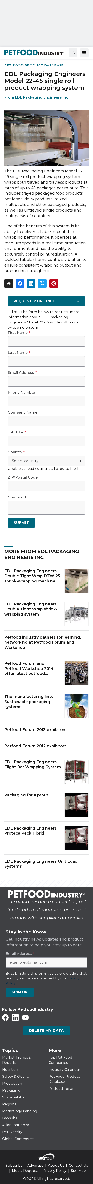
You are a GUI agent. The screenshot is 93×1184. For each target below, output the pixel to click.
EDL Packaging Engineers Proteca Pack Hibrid (30, 831)
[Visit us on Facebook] (5, 1017)
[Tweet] (42, 283)
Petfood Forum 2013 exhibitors (35, 729)
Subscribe (14, 1165)
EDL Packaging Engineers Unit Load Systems (41, 864)
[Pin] (53, 283)
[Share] (20, 283)
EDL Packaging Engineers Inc (41, 97)
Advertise (35, 1165)
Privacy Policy (54, 1171)
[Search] (73, 52)
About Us (56, 1165)
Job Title (17, 432)
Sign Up (19, 992)
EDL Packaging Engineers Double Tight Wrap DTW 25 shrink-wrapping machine (32, 576)
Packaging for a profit (26, 795)
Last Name (19, 352)
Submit (21, 523)
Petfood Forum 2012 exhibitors (35, 746)
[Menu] (84, 52)
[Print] (8, 283)
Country (16, 452)
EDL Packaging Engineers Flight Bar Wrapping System (32, 764)
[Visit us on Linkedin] (15, 1017)
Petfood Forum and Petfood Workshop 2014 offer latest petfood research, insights (28, 668)
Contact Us (78, 1165)
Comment (17, 497)
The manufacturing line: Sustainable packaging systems (28, 701)
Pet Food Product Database (34, 65)
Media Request (25, 1171)
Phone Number (21, 392)
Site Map (78, 1171)
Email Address (22, 372)
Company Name (22, 412)
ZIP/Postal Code (23, 477)
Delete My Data (46, 1031)
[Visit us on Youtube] (25, 1017)
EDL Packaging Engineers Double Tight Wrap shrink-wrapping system (30, 609)
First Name (19, 333)
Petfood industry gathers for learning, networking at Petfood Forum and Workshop (42, 642)
